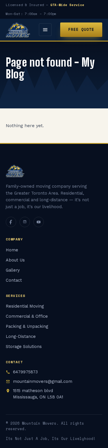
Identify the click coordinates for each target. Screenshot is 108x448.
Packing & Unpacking (27, 326)
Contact (14, 280)
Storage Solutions (24, 346)
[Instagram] (25, 222)
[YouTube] (38, 222)
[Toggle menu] (45, 29)
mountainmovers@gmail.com (42, 381)
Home (12, 250)
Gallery (13, 270)
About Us (15, 260)
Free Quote (81, 29)
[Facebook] (11, 222)
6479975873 (25, 372)
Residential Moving (25, 306)
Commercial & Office (27, 316)
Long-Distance (21, 336)
